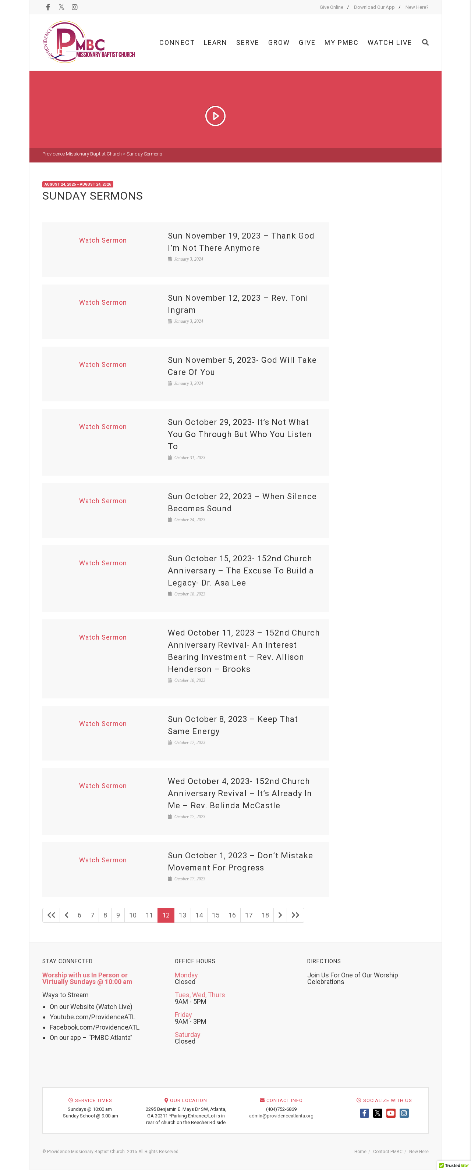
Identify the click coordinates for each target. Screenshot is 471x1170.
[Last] (295, 915)
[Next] (280, 915)
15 (215, 915)
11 (149, 915)
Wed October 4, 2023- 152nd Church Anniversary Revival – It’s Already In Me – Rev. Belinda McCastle (240, 793)
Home (360, 1151)
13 (182, 915)
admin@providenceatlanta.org (281, 1116)
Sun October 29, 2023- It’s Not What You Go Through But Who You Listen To (240, 434)
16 (232, 915)
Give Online (331, 7)
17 (248, 915)
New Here (419, 1151)
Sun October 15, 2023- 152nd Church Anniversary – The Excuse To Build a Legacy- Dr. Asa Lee (241, 570)
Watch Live (390, 42)
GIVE (307, 42)
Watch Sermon (103, 240)
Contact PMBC (388, 1151)
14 (199, 915)
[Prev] (66, 915)
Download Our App (374, 7)
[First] (51, 915)
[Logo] (89, 42)
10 (133, 915)
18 (265, 915)
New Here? (417, 7)
